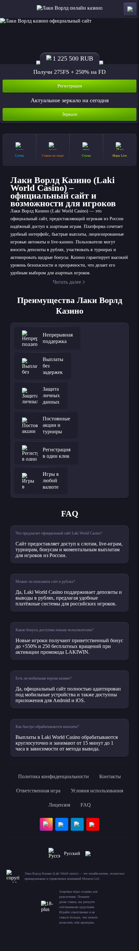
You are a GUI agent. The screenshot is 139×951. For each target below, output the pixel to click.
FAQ (85, 805)
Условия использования (97, 790)
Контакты (110, 776)
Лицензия (59, 805)
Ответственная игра (38, 790)
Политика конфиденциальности (53, 776)
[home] (69, 9)
